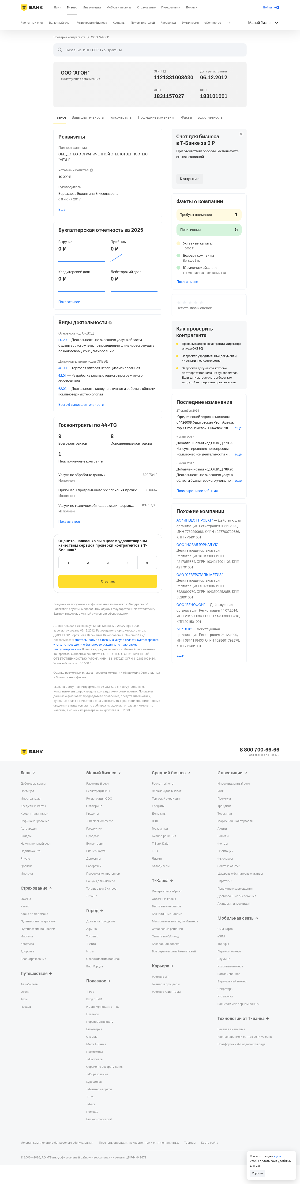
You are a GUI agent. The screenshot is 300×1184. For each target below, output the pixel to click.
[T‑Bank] (32, 7)
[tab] (59, 117)
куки (277, 1156)
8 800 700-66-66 (259, 750)
